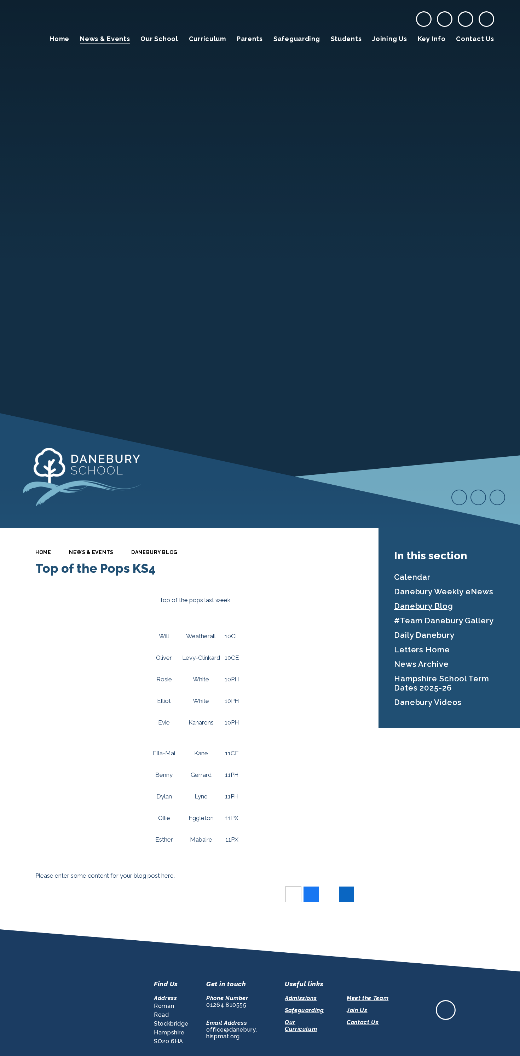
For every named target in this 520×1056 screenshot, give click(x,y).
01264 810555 (226, 1005)
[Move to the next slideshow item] (478, 497)
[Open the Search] (486, 19)
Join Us (357, 1010)
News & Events (91, 552)
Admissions (301, 998)
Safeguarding (304, 1010)
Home (43, 552)
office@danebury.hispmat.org (231, 1033)
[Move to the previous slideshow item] (459, 497)
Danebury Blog (154, 552)
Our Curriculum (301, 1025)
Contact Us (363, 1022)
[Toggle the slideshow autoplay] (497, 497)
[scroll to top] (446, 1010)
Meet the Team (367, 998)
